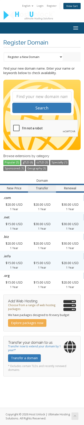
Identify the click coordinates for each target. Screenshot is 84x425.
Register (52, 5)
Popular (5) (12, 162)
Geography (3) (36, 168)
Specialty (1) (59, 162)
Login (40, 5)
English (26, 5)
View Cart (72, 6)
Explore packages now (27, 323)
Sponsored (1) (14, 168)
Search (41, 108)
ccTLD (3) (42, 162)
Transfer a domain (24, 358)
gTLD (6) (28, 162)
